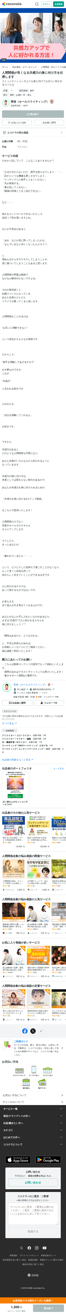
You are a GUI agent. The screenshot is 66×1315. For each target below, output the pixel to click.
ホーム (5, 66)
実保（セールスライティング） (30, 684)
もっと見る (58, 768)
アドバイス (22, 146)
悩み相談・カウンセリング (24, 66)
